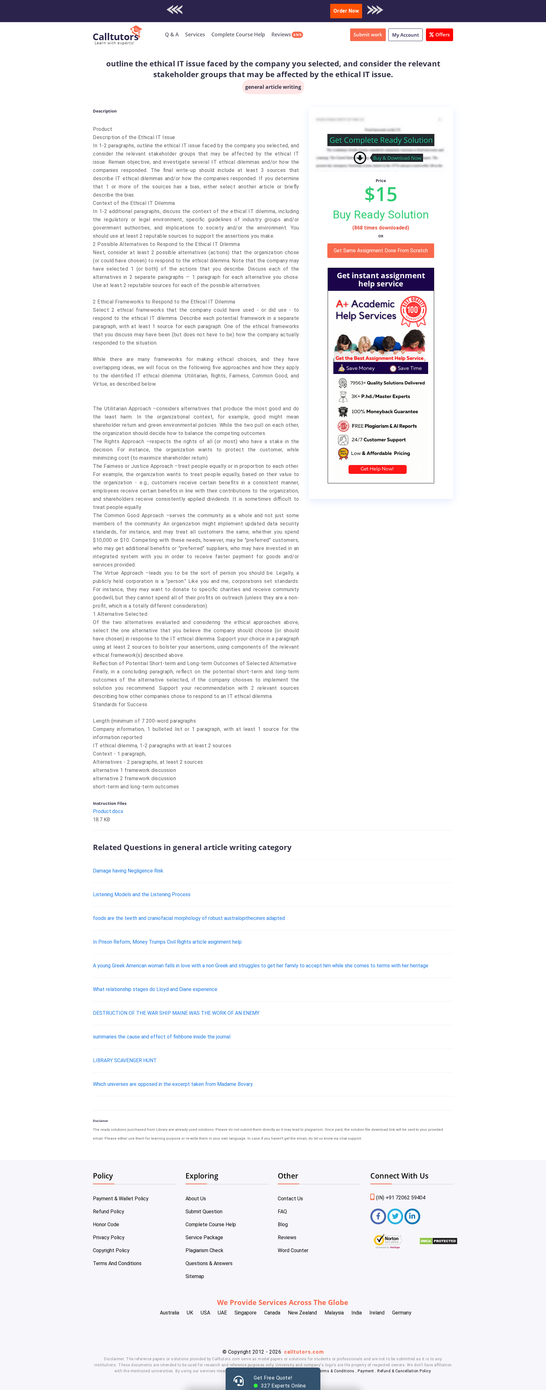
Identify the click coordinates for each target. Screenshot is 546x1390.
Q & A (172, 34)
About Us (195, 1199)
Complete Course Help (238, 34)
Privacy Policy (108, 1237)
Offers (442, 34)
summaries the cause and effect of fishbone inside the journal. (162, 1037)
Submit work (368, 34)
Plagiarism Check (204, 1250)
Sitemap (194, 1276)
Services (195, 34)
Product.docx (108, 811)
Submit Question (203, 1212)
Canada (272, 1313)
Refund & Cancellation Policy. (404, 1371)
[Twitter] (395, 1216)
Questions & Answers (209, 1263)
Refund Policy (108, 1212)
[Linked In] (412, 1216)
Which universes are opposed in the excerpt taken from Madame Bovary (173, 1084)
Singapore (245, 1313)
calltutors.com (304, 1352)
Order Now (346, 11)
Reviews (281, 34)
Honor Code (106, 1225)
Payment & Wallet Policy (121, 1199)
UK (190, 1313)
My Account (405, 35)
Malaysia (334, 1313)
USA (205, 1313)
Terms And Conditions (117, 1263)
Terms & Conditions (336, 1371)
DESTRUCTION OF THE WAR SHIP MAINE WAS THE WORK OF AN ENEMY (176, 1013)
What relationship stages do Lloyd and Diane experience (155, 989)
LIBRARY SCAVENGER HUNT (125, 1060)
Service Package (204, 1237)
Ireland (377, 1313)
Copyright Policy (111, 1250)
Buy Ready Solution (381, 215)
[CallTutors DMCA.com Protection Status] (438, 1243)
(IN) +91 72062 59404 (400, 1198)
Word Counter (293, 1250)
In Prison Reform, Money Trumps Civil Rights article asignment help (167, 942)
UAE (222, 1313)
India (356, 1313)
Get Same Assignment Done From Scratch (381, 251)
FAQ (282, 1212)
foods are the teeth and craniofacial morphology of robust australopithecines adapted (189, 918)
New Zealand (302, 1313)
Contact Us (290, 1199)
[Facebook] (378, 1216)
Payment (366, 1371)
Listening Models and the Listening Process (142, 894)
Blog (283, 1225)
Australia (169, 1313)
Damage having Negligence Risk (128, 871)
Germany (401, 1313)
